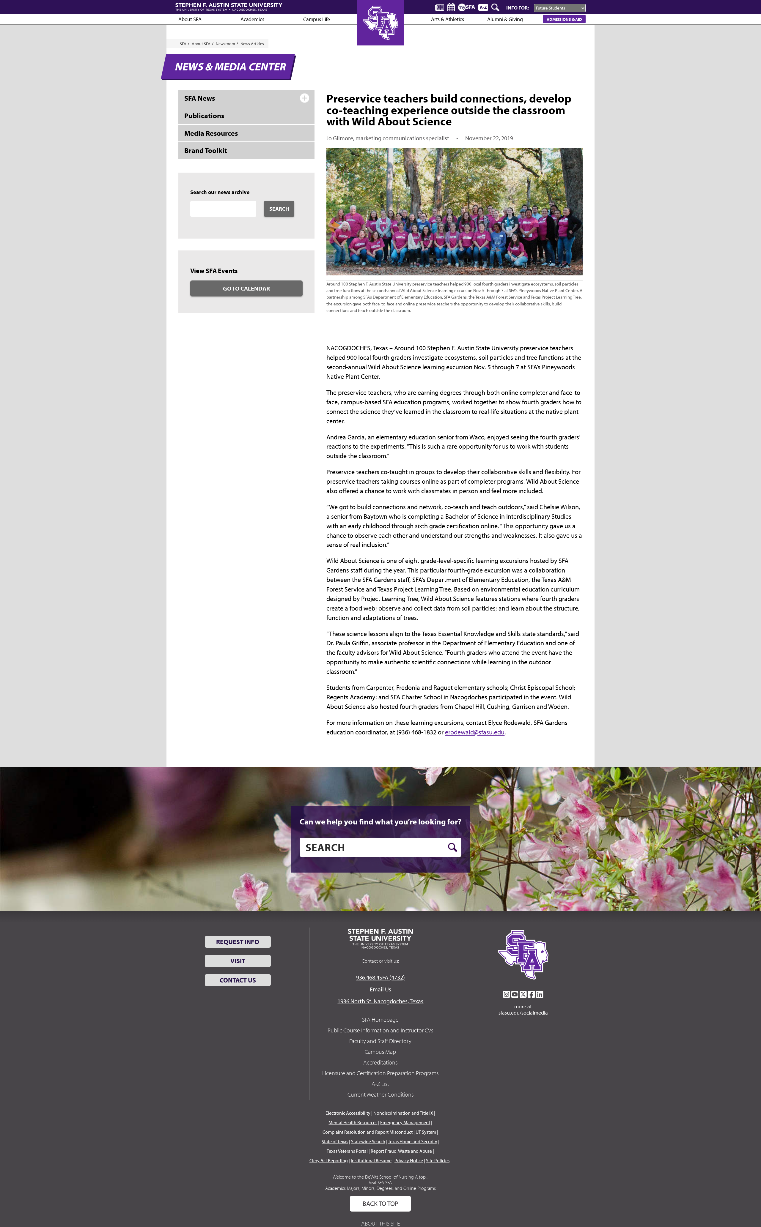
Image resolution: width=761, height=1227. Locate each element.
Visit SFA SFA (380, 1182)
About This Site (380, 1223)
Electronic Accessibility (348, 1113)
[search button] (452, 847)
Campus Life (316, 19)
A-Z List (380, 1083)
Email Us (380, 989)
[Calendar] (451, 7)
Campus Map (380, 1051)
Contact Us (238, 980)
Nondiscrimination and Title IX (403, 1113)
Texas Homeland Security (412, 1141)
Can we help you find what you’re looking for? (380, 821)
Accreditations (380, 1062)
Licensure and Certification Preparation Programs (380, 1073)
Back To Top (380, 1203)
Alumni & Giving (505, 19)
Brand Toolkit (205, 150)
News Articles (252, 43)
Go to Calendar (246, 288)
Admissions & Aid (564, 19)
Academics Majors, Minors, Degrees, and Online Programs (380, 1188)
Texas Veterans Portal (347, 1151)
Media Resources (211, 133)
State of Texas (335, 1141)
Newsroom (225, 43)
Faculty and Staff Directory (380, 1041)
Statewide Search (368, 1141)
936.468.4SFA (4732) (380, 977)
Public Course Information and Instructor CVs (380, 1030)
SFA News (199, 98)
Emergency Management (405, 1122)
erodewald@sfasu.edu (474, 732)
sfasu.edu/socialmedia (523, 1013)
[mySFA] (466, 7)
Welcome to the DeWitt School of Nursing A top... (380, 1177)
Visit (237, 961)
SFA (183, 43)
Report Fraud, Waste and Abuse (401, 1151)
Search (279, 208)
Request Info (237, 942)
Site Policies (437, 1160)
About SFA (189, 19)
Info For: (517, 7)
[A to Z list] (483, 7)
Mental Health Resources (352, 1122)
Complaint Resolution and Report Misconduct (368, 1132)
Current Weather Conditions (380, 1094)
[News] (439, 7)
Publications (204, 115)
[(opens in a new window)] (506, 994)
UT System (426, 1132)
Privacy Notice (408, 1160)
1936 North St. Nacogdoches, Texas (380, 1001)
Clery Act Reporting (328, 1160)
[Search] (495, 7)
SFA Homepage (380, 1019)
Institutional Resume (371, 1160)
